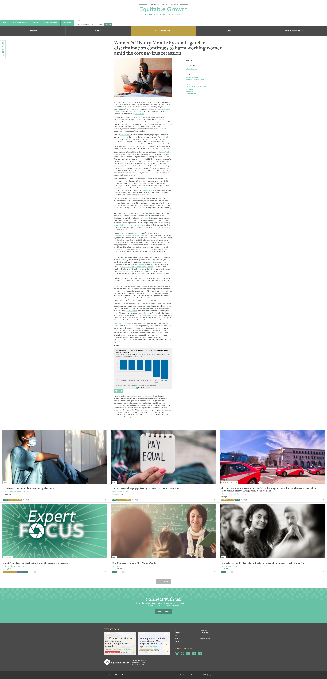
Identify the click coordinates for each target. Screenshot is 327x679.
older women (136, 198)
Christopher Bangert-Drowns (123, 649)
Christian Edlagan (9, 566)
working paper (166, 233)
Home (177, 630)
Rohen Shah (142, 235)
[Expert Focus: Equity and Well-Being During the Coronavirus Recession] (54, 531)
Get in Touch (163, 611)
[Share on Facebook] (3, 43)
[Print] (3, 55)
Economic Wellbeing (192, 82)
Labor (229, 31)
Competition (33, 31)
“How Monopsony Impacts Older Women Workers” (135, 563)
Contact (178, 638)
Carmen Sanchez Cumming (19, 491)
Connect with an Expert (83, 24)
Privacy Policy (180, 641)
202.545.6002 (140, 665)
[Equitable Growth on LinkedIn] (188, 653)
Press (177, 633)
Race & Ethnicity (191, 94)
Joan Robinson (119, 111)
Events (92, 24)
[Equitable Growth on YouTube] (200, 653)
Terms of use (205, 638)
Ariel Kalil (121, 235)
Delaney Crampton (191, 69)
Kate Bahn (118, 188)
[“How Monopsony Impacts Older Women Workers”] (163, 531)
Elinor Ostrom (133, 111)
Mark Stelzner (233, 566)
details (148, 218)
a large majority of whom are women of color (142, 224)
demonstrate (148, 190)
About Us (203, 630)
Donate (108, 24)
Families (98, 31)
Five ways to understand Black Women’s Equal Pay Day (28, 488)
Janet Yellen (139, 114)
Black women (132, 311)
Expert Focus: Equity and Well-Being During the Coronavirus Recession (36, 563)
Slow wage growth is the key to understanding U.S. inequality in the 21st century (153, 641)
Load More (163, 581)
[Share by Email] (3, 52)
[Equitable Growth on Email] (194, 653)
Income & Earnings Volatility (196, 87)
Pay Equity (189, 91)
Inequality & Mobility (163, 31)
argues (146, 278)
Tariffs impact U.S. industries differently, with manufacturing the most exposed (118, 642)
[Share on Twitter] (3, 46)
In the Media (204, 633)
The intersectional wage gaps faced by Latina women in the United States (146, 488)
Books (202, 636)
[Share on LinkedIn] (3, 49)
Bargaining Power (192, 77)
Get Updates (99, 24)
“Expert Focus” (125, 135)
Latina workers (147, 315)
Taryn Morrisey (153, 262)
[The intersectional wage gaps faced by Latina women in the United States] (163, 457)
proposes (141, 264)
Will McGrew (124, 491)
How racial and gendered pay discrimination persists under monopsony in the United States (263, 563)
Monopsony (190, 89)
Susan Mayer (129, 235)
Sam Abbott (141, 218)
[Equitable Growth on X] (182, 653)
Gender (188, 84)
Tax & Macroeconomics (294, 31)
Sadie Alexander (164, 109)
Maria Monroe (20, 566)
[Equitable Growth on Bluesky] (177, 653)
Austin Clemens (152, 647)
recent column (120, 323)
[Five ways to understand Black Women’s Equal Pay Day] (54, 457)
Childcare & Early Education (195, 79)
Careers (178, 636)
